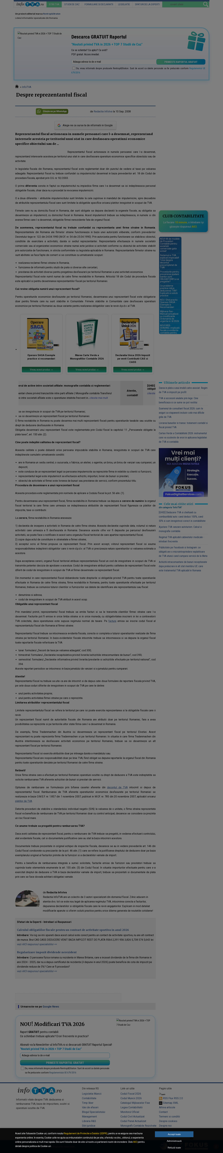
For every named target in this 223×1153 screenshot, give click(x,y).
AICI (135, 1142)
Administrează (174, 1141)
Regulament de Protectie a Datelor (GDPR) (85, 1133)
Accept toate (174, 1134)
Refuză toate (174, 1147)
